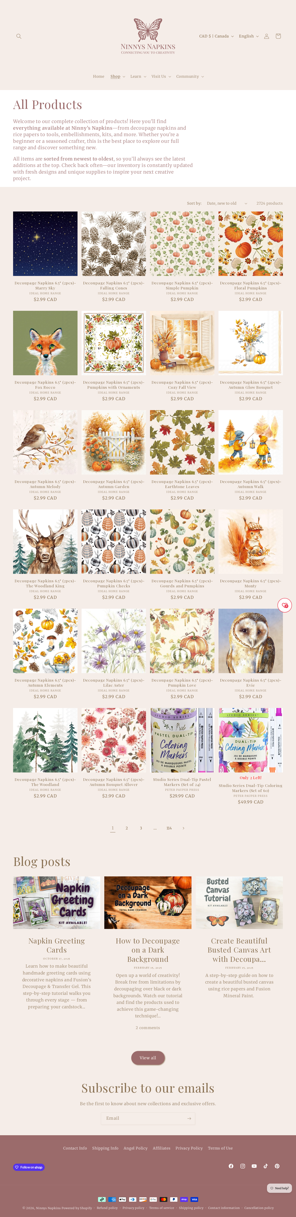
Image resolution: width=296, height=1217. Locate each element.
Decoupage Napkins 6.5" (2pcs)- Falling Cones (114, 285)
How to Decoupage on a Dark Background (148, 949)
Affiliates (162, 1148)
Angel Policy (136, 1148)
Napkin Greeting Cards (56, 945)
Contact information (224, 1208)
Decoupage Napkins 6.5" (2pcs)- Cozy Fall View (182, 385)
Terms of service (161, 1208)
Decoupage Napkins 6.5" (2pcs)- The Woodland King (45, 583)
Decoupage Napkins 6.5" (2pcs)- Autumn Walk (251, 484)
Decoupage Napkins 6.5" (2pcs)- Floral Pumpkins (251, 285)
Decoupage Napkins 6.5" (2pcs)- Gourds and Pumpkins (182, 583)
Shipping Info (105, 1148)
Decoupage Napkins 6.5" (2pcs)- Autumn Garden (114, 484)
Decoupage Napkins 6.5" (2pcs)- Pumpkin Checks (114, 583)
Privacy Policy (189, 1148)
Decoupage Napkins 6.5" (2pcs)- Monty (251, 583)
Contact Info (75, 1148)
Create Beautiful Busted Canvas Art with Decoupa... (239, 949)
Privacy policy (133, 1208)
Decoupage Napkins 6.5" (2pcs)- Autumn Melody (45, 484)
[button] (19, 36)
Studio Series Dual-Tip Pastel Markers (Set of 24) (182, 782)
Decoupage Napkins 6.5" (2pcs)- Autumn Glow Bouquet (251, 385)
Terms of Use (220, 1148)
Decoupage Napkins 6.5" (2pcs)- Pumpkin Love (182, 682)
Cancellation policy (259, 1208)
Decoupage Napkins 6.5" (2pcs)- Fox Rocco (45, 385)
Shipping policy (191, 1208)
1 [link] (113, 828)
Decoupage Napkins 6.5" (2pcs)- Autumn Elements (45, 682)
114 (169, 828)
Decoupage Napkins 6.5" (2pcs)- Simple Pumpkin (182, 285)
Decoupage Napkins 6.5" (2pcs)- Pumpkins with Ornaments (114, 385)
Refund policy (107, 1208)
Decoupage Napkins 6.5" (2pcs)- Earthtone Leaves (182, 484)
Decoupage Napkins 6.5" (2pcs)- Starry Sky (45, 285)
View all (148, 1057)
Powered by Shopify (77, 1208)
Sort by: (194, 203)
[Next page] (183, 828)
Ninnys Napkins (48, 1208)
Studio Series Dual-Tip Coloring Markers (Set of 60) (251, 788)
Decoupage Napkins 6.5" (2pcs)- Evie (251, 682)
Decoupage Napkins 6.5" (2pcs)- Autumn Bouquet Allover (114, 782)
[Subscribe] (189, 1118)
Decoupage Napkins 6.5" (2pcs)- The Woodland (45, 782)
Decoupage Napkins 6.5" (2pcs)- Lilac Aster (114, 682)
